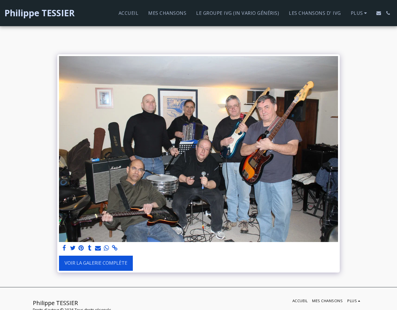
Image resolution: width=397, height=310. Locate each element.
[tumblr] (90, 248)
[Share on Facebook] (64, 248)
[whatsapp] (106, 248)
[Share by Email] (98, 248)
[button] (378, 13)
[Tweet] (73, 248)
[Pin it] (81, 248)
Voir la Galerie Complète (96, 262)
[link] (115, 248)
